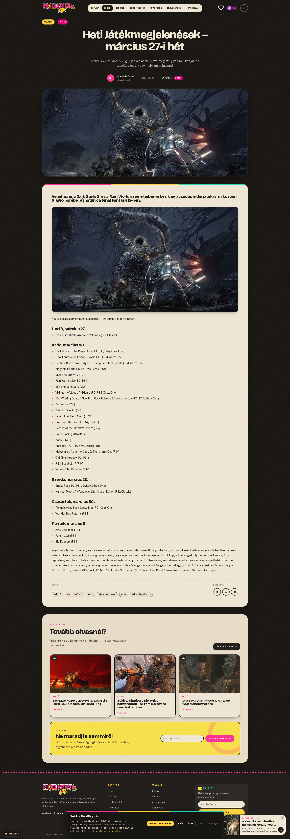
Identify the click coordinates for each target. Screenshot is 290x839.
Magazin (48, 22)
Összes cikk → (226, 646)
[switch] (232, 8)
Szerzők (156, 796)
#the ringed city (141, 594)
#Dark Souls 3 (74, 594)
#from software (107, 594)
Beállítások (185, 823)
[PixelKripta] (58, 8)
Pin (234, 592)
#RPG (123, 594)
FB (217, 592)
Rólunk (155, 791)
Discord (58, 813)
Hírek (107, 8)
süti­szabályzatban (109, 831)
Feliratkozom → (220, 738)
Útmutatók (156, 8)
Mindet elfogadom (160, 823)
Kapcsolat (193, 8)
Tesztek (120, 8)
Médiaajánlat (159, 802)
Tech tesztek (137, 8)
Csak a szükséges (209, 823)
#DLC (90, 594)
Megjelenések (174, 8)
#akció (57, 594)
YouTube (46, 813)
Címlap (95, 8)
